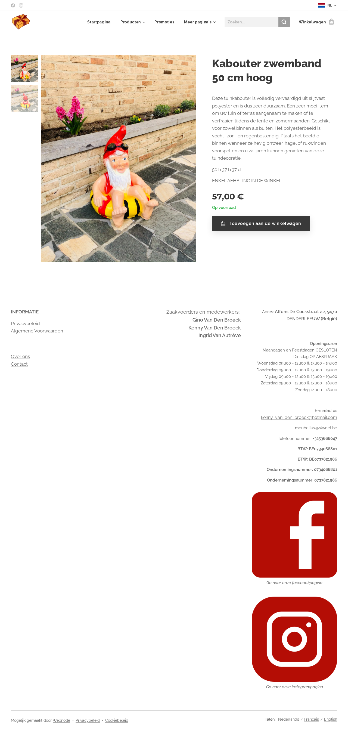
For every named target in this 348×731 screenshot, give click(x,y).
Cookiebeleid (116, 720)
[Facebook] (13, 5)
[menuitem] (99, 22)
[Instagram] (21, 5)
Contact (19, 364)
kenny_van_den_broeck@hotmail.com (299, 417)
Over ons (20, 356)
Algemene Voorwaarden (37, 331)
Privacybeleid (25, 323)
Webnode (61, 720)
